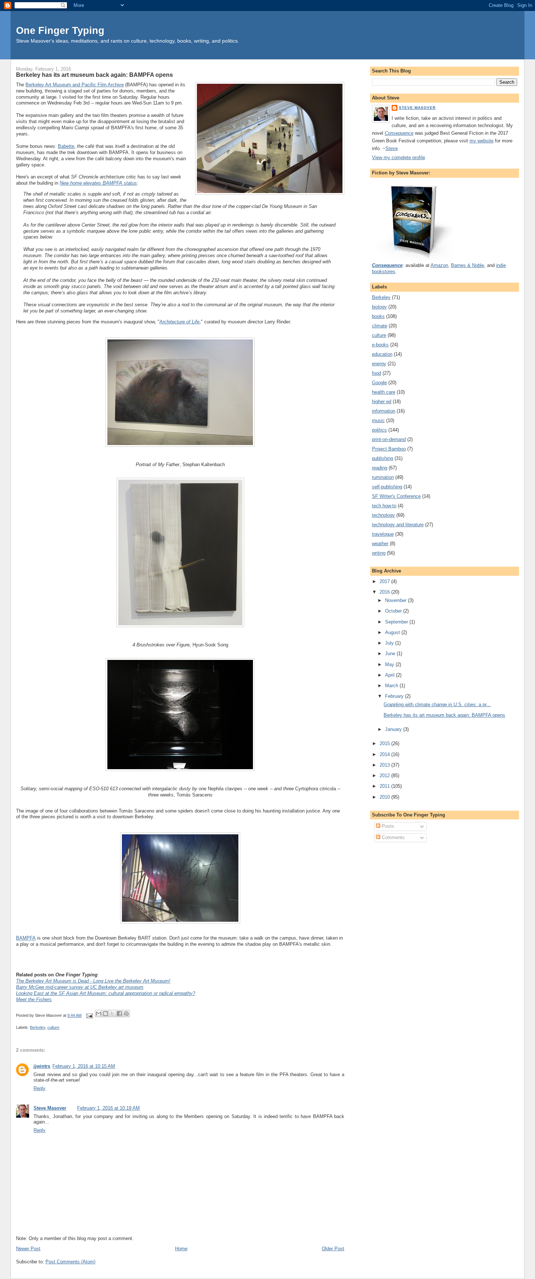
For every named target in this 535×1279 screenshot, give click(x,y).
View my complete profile (398, 157)
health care (383, 392)
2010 (385, 797)
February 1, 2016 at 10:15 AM (83, 1066)
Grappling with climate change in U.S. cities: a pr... (437, 704)
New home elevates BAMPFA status (98, 183)
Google (379, 382)
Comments (392, 837)
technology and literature (398, 524)
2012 (385, 775)
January (394, 729)
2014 (385, 754)
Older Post (333, 1248)
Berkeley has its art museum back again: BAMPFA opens (94, 74)
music (378, 420)
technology (383, 515)
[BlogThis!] (105, 1013)
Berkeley (37, 1027)
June (391, 653)
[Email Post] (89, 1015)
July (390, 643)
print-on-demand (389, 439)
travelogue (383, 534)
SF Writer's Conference (396, 496)
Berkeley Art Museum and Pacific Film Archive (74, 84)
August (393, 632)
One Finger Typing (60, 30)
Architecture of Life (179, 321)
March (392, 685)
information (383, 411)
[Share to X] (112, 1013)
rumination (383, 477)
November (396, 600)
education (382, 354)
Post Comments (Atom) (70, 1261)
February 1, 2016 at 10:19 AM (108, 1108)
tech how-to (384, 505)
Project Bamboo (389, 449)
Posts (387, 826)
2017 (385, 581)
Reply (39, 1088)
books (378, 316)
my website (481, 140)
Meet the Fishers (34, 999)
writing (378, 553)
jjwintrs (41, 1066)
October (394, 611)
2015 (385, 743)
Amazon (439, 265)
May (390, 664)
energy (379, 363)
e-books (380, 344)
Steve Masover (49, 1108)
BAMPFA (26, 938)
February (395, 696)
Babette (66, 146)
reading (379, 468)
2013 (385, 765)
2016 (385, 592)
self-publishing (387, 486)
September (397, 622)
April (390, 675)
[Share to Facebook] (119, 1013)
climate (379, 325)
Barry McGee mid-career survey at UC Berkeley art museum (79, 987)
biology (379, 307)
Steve (391, 148)
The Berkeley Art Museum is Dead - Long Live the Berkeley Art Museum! (93, 981)
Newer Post (28, 1248)
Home (181, 1248)
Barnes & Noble (467, 265)
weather (380, 543)
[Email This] (98, 1013)
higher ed (381, 401)
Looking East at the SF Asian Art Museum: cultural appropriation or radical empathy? (105, 993)
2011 (385, 786)
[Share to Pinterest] (126, 1013)
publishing (382, 458)
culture (53, 1027)
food (376, 373)
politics (379, 430)
